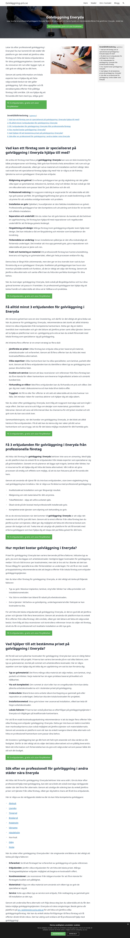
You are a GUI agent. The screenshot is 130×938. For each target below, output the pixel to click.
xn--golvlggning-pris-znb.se (31, 909)
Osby (11, 842)
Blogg (116, 3)
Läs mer (85, 930)
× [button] (128, 924)
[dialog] (65, 930)
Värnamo (13, 827)
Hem (85, 3)
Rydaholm (13, 822)
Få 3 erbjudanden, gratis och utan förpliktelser (65, 26)
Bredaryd (13, 818)
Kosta (11, 847)
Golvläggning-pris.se (17, 3)
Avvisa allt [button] (73, 934)
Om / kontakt (105, 3)
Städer (94, 3)
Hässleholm (14, 832)
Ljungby (12, 808)
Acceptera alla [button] (58, 934)
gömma (33, 116)
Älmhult (12, 803)
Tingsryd (13, 813)
